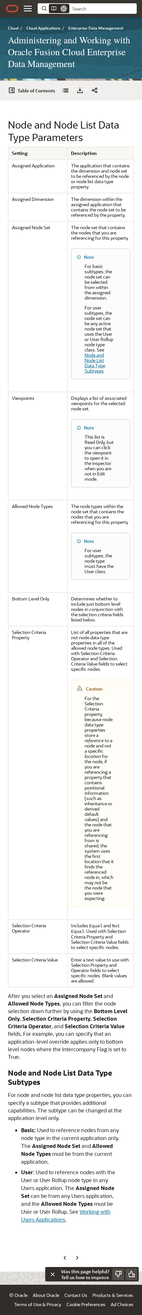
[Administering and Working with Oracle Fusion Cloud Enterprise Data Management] (65, 90)
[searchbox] (103, 9)
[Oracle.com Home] (12, 8)
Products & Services (112, 1295)
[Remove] (63, 8)
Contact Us (75, 1295)
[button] (27, 8)
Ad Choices (122, 1304)
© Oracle (18, 1295)
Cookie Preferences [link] (85, 1304)
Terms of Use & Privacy (37, 1304)
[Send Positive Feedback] (131, 1274)
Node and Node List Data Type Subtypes (95, 363)
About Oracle (46, 1295)
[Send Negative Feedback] (118, 1274)
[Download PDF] (80, 90)
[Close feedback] (52, 1274)
